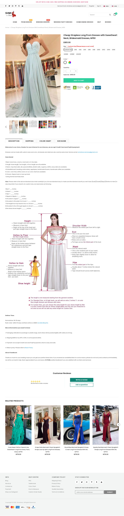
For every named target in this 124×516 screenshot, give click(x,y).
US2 (80, 50)
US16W (66, 54)
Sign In (99, 6)
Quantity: (66, 67)
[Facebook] (6, 6)
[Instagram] (13, 6)
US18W (72, 54)
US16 (113, 50)
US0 (75, 50)
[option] (33, 75)
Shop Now (84, 2)
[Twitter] (10, 6)
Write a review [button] (81, 380)
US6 (89, 50)
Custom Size (68, 50)
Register (91, 6)
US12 (103, 50)
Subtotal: (66, 75)
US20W (78, 54)
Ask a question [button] (82, 385)
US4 (84, 50)
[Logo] (10, 14)
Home (7, 27)
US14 (108, 50)
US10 (98, 50)
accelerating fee (42, 323)
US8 (94, 50)
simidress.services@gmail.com (88, 152)
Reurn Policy (29, 348)
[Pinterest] (16, 6)
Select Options (18, 424)
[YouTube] (23, 6)
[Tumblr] (20, 6)
